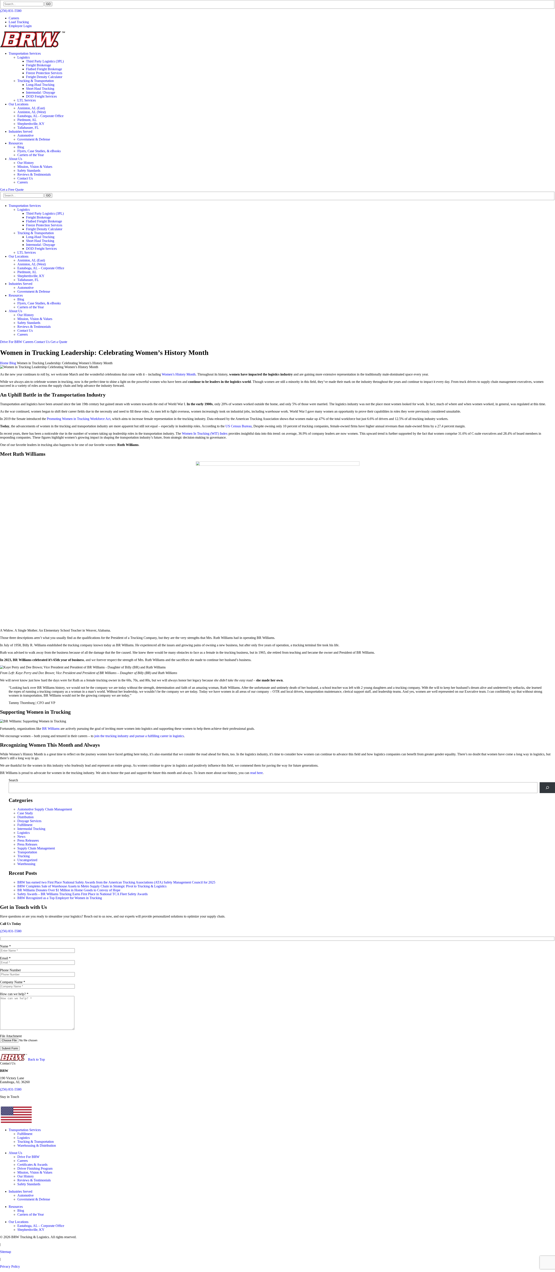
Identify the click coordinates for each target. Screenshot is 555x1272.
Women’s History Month (179, 374)
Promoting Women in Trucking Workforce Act (78, 419)
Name (5, 946)
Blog (20, 147)
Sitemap (5, 1252)
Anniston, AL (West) (31, 112)
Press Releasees (28, 840)
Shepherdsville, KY (30, 124)
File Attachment (11, 1036)
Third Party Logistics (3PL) (45, 61)
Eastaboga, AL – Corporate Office (40, 268)
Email (5, 958)
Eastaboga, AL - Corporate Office (40, 116)
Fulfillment (24, 825)
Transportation (27, 852)
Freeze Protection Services (44, 73)
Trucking (23, 856)
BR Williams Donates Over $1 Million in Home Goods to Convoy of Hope (68, 890)
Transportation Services (25, 53)
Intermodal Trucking (31, 829)
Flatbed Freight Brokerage (44, 69)
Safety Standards (28, 170)
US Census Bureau (238, 426)
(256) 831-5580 (10, 11)
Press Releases (27, 844)
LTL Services (26, 100)
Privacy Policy (10, 1266)
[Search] (547, 787)
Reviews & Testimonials (34, 174)
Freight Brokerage (38, 65)
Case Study (25, 813)
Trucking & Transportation (35, 81)
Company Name (12, 982)
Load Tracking (19, 22)
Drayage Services (29, 821)
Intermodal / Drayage (40, 92)
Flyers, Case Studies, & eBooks (39, 151)
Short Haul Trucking (40, 88)
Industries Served (20, 131)
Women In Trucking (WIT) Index (205, 433)
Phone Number (10, 970)
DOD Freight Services (41, 96)
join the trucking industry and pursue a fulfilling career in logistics (139, 736)
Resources (16, 143)
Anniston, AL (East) (31, 108)
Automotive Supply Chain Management (44, 809)
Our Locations (18, 104)
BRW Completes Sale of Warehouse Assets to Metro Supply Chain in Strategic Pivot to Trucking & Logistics (91, 886)
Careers (14, 18)
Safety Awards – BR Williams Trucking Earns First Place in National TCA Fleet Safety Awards (82, 894)
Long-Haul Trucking (40, 85)
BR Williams (51, 728)
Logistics (23, 57)
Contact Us (25, 178)
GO (48, 4)
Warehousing (26, 864)
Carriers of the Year (30, 155)
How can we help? (14, 994)
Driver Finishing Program (34, 1168)
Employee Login (20, 26)
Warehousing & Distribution (36, 1145)
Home (4, 363)
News (21, 836)
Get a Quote (59, 342)
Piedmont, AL (27, 120)
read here (256, 773)
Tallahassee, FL (28, 127)
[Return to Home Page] (32, 46)
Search (13, 780)
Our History (25, 163)
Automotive (25, 135)
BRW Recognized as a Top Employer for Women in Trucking (59, 898)
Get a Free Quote (12, 189)
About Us (15, 159)
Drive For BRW (11, 342)
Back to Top (36, 1059)
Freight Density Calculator (44, 77)
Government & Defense (33, 139)
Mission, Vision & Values (34, 166)
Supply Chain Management (36, 848)
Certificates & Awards (32, 1164)
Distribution (25, 817)
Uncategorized (27, 860)
